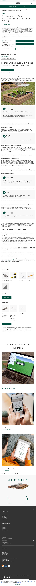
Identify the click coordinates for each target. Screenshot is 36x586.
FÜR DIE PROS (4, 540)
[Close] (34, 582)
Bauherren (3, 544)
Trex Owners (3, 513)
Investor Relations (4, 529)
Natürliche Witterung (5, 519)
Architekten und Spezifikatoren (6, 543)
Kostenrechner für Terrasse (6, 536)
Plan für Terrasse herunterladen (25, 44)
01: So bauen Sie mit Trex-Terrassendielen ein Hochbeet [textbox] (9, 58)
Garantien (3, 516)
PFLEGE (34, 0)
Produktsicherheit (4, 518)
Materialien (29, 48)
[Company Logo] (18, 3)
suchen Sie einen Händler (6, 260)
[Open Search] (31, 3)
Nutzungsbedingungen (5, 560)
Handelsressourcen (5, 542)
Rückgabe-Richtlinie (5, 548)
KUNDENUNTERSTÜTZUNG (6, 509)
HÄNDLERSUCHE (3, 0)
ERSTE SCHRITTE (5, 533)
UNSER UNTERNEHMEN (6, 523)
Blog (13, 259)
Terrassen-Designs (5, 534)
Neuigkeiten (4, 527)
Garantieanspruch (4, 517)
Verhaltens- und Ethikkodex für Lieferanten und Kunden (10, 555)
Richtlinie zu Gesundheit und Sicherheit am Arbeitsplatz (10, 558)
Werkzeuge (20, 48)
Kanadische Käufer (5, 559)
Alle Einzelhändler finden (6, 568)
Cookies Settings (17, 584)
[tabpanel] (18, 167)
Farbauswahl (4, 537)
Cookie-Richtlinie (4, 552)
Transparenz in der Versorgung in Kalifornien (8, 561)
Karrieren (3, 526)
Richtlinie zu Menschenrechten (6, 554)
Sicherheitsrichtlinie (5, 553)
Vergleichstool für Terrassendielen (7, 538)
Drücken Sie (4, 528)
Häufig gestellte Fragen (5, 512)
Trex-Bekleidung (4, 562)
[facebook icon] (5, 24)
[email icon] (9, 24)
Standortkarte (4, 564)
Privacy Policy (19, 582)
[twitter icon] (8, 24)
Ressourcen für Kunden (5, 515)
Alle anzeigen (6, 297)
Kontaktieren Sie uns (5, 511)
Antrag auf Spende (5, 530)
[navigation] (18, 2)
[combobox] (8, 59)
